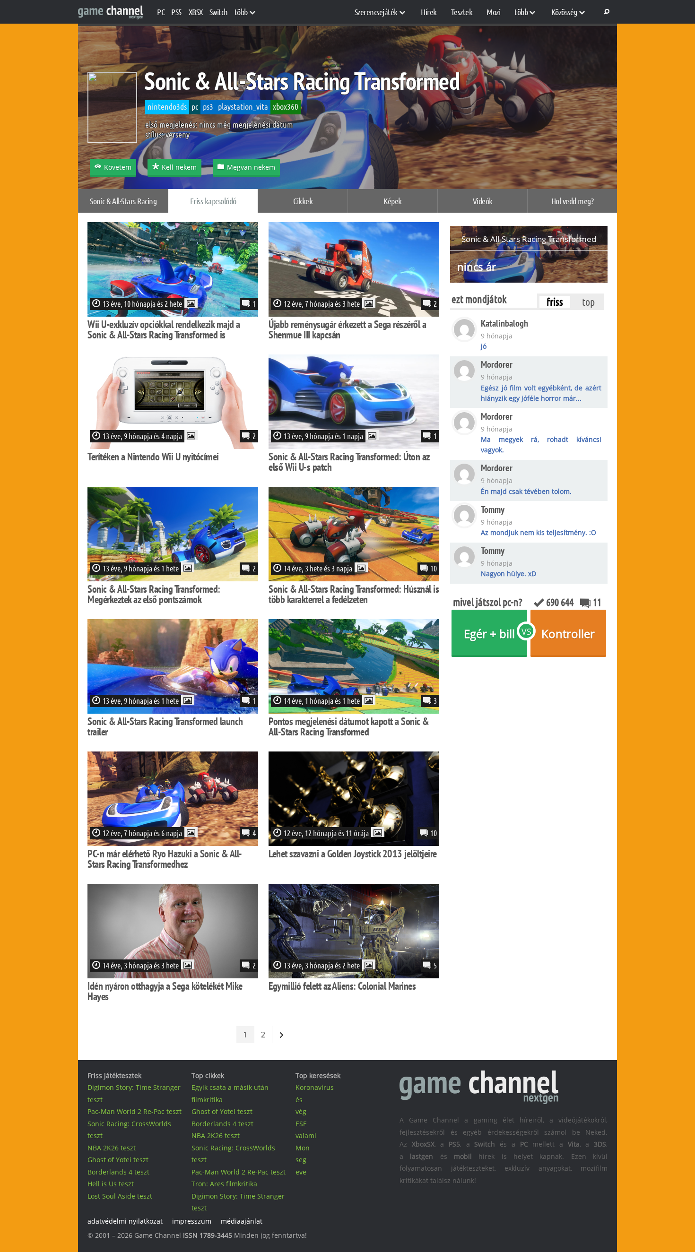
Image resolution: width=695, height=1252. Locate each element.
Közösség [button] (564, 12)
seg (300, 1159)
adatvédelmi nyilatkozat (125, 1221)
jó (483, 346)
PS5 (176, 12)
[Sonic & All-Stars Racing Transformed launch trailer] (172, 710)
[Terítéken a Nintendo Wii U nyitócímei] (172, 445)
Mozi (493, 12)
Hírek (429, 12)
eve (300, 1171)
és (299, 1099)
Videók (483, 201)
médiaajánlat (241, 1221)
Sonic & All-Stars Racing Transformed (302, 80)
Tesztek (462, 12)
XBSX (196, 12)
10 (433, 568)
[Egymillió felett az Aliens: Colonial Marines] (354, 975)
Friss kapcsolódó (213, 201)
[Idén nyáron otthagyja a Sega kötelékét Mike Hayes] (172, 975)
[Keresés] (605, 12)
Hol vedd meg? (572, 201)
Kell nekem (179, 167)
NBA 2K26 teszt (111, 1147)
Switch (218, 12)
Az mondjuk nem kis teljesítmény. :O (538, 532)
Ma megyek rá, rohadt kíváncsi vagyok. (541, 444)
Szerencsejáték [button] (376, 12)
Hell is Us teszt (110, 1183)
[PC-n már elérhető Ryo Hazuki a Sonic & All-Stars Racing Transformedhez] (172, 843)
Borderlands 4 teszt (118, 1171)
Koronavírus (314, 1087)
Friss (555, 301)
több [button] (241, 12)
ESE (301, 1123)
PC (161, 12)
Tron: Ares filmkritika (224, 1183)
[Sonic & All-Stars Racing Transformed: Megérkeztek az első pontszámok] (172, 578)
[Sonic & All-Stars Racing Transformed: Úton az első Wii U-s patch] (354, 445)
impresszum (191, 1221)
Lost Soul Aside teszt (119, 1196)
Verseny (177, 134)
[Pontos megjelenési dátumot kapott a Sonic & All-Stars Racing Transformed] (354, 710)
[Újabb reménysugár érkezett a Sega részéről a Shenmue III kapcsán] (354, 313)
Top (588, 301)
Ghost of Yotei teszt (117, 1159)
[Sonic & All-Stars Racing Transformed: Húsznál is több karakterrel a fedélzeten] (354, 578)
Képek (392, 201)
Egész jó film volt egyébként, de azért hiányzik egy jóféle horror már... (541, 393)
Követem (117, 167)
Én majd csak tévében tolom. (526, 491)
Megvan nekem (251, 167)
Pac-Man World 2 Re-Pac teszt (134, 1111)
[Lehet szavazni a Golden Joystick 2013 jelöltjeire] (354, 843)
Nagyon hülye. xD (508, 573)
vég (300, 1111)
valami (305, 1135)
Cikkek (303, 201)
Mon (302, 1147)
